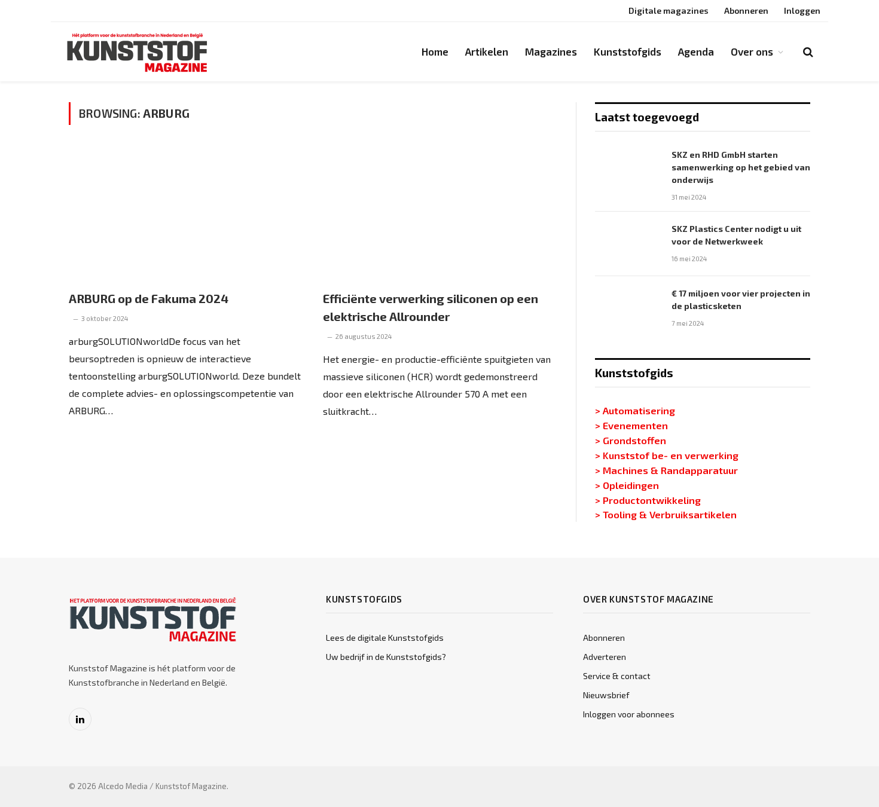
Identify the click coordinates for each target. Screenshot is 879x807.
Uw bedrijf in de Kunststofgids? (386, 657)
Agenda (696, 51)
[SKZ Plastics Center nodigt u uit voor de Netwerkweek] (628, 244)
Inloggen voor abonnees (628, 714)
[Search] (807, 51)
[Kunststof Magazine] (137, 52)
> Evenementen (631, 425)
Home (435, 51)
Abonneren (746, 10)
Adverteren (604, 657)
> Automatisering (635, 410)
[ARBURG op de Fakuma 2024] (185, 214)
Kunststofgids (627, 51)
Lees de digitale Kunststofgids (385, 637)
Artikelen (486, 51)
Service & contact (617, 676)
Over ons (752, 51)
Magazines (551, 51)
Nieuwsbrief (606, 695)
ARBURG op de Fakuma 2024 (148, 298)
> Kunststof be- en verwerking (666, 455)
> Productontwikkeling (648, 500)
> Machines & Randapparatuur (666, 470)
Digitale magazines (668, 10)
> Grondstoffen (630, 440)
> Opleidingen (627, 485)
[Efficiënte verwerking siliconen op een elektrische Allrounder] (439, 214)
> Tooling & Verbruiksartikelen (666, 514)
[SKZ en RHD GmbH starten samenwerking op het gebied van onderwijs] (628, 169)
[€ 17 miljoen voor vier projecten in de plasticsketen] (628, 308)
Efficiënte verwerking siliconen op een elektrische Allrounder (430, 307)
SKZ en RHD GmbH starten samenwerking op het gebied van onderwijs (741, 167)
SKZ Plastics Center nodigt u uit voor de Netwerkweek (736, 235)
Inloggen (802, 10)
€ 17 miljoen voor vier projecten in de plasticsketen (741, 299)
